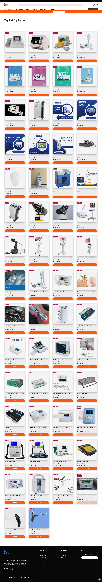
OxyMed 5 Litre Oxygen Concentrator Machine (39, 122)
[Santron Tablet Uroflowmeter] (63, 110)
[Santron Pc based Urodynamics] (63, 144)
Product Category (19, 9)
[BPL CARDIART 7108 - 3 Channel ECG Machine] (39, 382)
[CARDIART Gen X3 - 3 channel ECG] (63, 416)
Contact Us (63, 555)
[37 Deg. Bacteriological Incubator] (63, 178)
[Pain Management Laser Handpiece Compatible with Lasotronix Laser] (39, 314)
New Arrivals (34, 9)
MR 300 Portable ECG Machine (11, 359)
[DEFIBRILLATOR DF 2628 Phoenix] (87, 450)
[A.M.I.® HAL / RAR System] (15, 280)
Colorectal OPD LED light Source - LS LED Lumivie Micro (17, 393)
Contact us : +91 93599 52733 (92, 0)
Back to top (51, 543)
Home (5, 9)
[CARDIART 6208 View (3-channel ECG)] (39, 416)
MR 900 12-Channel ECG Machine (84, 325)
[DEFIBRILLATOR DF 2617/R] (39, 450)
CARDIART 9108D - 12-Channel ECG (85, 427)
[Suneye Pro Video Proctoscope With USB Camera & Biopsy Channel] (63, 484)
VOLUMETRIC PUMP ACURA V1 (35, 495)
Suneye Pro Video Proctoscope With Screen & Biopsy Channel (43, 529)
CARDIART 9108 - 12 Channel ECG (12, 54)
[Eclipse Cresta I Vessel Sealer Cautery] (39, 76)
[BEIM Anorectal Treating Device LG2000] (15, 212)
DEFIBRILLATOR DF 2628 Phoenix (84, 461)
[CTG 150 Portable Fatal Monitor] (39, 348)
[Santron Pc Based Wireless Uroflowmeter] (15, 144)
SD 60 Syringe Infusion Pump (59, 291)
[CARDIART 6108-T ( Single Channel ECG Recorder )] (63, 382)
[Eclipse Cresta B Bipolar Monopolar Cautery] (63, 76)
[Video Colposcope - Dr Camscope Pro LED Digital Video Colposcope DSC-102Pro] (39, 246)
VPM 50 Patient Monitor (58, 359)
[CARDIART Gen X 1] (15, 416)
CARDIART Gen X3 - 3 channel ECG (60, 427)
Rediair (54, 325)
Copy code (62, 11)
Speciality (10, 9)
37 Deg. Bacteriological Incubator (60, 189)
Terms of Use (43, 557)
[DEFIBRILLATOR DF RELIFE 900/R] (63, 450)
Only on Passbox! (26, 0)
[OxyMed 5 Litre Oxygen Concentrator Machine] (39, 110)
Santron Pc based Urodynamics (60, 156)
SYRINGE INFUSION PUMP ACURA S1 (12, 495)
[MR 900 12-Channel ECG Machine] (87, 314)
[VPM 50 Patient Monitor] (63, 348)
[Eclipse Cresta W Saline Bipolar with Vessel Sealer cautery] (15, 76)
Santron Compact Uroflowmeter (36, 156)
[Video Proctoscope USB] (15, 518)
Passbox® (8, 577)
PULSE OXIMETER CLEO (34, 54)
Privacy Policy (43, 553)
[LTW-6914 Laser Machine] (87, 178)
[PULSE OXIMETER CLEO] (39, 42)
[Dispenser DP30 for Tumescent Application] (39, 280)
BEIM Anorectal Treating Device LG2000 (14, 224)
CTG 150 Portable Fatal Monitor (36, 359)
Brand (27, 9)
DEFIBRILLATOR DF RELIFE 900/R (60, 461)
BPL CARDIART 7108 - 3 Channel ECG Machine (39, 393)
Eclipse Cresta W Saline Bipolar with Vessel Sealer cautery (18, 88)
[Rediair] (63, 314)
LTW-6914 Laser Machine (82, 189)
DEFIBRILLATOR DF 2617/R (34, 461)
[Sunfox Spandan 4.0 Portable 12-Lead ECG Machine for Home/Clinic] (15, 178)
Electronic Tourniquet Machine (84, 495)
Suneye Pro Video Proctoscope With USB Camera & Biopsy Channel (68, 495)
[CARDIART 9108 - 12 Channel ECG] (15, 42)
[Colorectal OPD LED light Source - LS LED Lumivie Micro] (15, 382)
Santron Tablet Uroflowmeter (59, 122)
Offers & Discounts (43, 9)
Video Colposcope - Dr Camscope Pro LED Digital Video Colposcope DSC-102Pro (47, 257)
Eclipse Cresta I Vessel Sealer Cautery (37, 88)
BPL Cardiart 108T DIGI (82, 393)
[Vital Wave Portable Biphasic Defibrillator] (63, 42)
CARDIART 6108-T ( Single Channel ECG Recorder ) (64, 393)
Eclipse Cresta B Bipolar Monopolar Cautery (63, 88)
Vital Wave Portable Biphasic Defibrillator (62, 54)
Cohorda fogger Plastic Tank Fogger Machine (63, 224)
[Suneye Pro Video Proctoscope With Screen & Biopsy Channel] (39, 518)
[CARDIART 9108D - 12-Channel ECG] (87, 416)
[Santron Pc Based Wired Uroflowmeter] (87, 110)
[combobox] (50, 5)
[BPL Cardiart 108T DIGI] (87, 382)
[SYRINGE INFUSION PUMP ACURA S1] (15, 484)
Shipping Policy (43, 562)
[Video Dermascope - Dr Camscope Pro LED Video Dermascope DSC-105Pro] (63, 246)
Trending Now (52, 9)
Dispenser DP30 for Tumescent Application (38, 291)
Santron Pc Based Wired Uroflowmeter (86, 122)
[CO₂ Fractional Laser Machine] (39, 178)
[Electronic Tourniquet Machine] (87, 484)
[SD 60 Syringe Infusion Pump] (63, 280)
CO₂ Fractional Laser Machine (35, 189)
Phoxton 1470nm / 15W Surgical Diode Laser (14, 122)
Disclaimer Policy (43, 555)
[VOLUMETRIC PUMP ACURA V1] (39, 484)
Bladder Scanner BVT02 (82, 156)
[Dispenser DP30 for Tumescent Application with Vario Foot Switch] (87, 76)
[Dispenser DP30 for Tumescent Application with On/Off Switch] (87, 42)
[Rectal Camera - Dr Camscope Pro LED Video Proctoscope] (87, 212)
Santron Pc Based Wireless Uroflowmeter (14, 156)
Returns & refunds (44, 559)
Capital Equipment (10, 15)
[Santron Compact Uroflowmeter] (39, 144)
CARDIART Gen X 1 (9, 427)
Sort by (5, 27)
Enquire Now (63, 196)
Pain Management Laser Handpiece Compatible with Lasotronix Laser (44, 325)
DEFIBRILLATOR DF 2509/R (11, 461)
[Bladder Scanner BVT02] (87, 144)
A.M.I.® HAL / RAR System (10, 291)
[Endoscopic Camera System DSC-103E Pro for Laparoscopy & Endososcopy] (87, 246)
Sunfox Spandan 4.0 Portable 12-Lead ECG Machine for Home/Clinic (20, 189)
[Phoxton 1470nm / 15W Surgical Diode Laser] (15, 110)
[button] (97, 5)
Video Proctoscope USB (10, 529)
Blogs (62, 557)
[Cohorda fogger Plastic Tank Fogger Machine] (63, 212)
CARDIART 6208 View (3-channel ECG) (37, 427)
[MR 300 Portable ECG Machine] (15, 348)
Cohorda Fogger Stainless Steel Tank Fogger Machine (41, 224)
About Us (63, 553)
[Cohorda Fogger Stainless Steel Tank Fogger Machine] (39, 212)
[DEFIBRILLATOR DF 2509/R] (15, 450)
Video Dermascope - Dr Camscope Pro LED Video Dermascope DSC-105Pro (70, 257)
